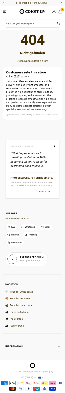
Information (14, 346)
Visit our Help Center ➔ (17, 218)
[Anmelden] (54, 11)
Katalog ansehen (4, 11)
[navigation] (3, 3)
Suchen (58, 23)
